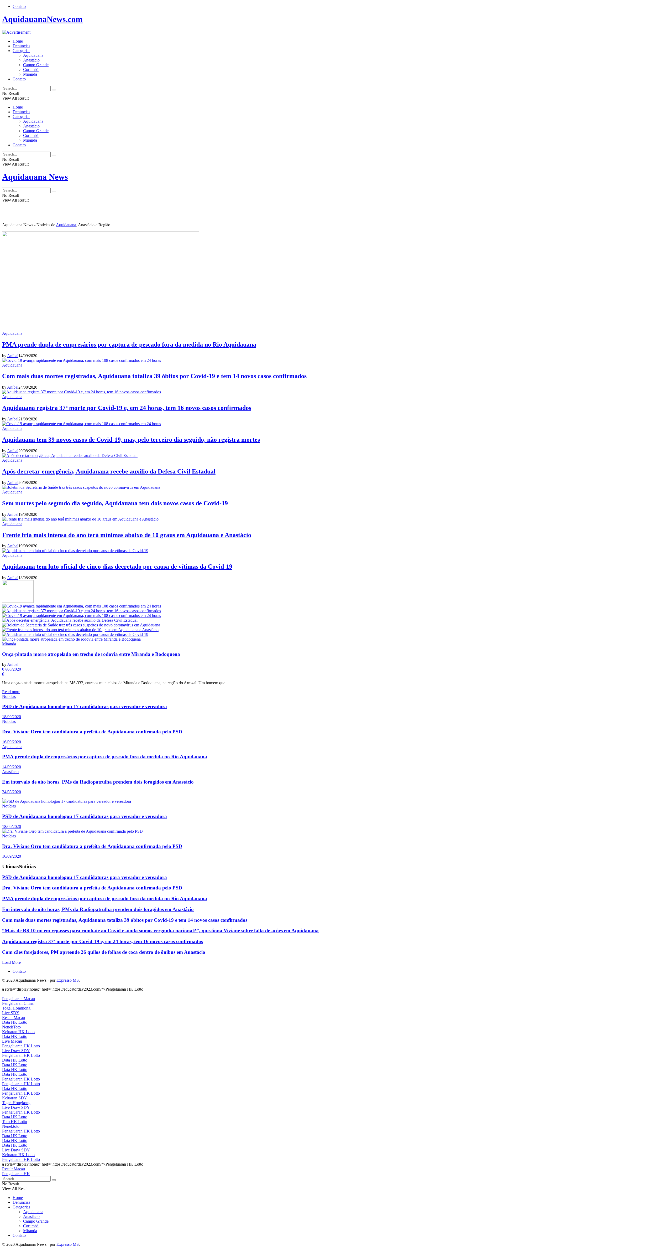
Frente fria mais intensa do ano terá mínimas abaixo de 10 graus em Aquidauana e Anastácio (126, 535)
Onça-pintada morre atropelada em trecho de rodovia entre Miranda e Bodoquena (91, 654)
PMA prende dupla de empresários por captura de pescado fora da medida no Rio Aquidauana (129, 344)
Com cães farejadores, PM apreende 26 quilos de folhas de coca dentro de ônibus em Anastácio (103, 952)
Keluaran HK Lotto (18, 1031)
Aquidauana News (35, 177)
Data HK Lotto (14, 1022)
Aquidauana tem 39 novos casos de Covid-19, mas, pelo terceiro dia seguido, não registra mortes (131, 439)
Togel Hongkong (16, 1008)
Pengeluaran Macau (18, 998)
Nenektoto (10, 1126)
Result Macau (13, 1017)
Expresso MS (67, 980)
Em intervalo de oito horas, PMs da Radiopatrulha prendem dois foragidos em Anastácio (98, 782)
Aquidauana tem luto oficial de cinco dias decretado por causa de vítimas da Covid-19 (117, 566)
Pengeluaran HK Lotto (21, 1046)
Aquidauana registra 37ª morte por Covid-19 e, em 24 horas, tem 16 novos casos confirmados (126, 407)
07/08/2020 (11, 669)
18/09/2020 (11, 716)
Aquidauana (33, 55)
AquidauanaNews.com (42, 19)
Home (18, 41)
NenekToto (11, 1027)
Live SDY (10, 1013)
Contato (19, 6)
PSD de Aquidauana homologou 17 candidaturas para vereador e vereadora (84, 706)
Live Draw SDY (16, 1050)
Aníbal (12, 355)
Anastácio (31, 60)
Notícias (9, 696)
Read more (11, 691)
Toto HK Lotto (14, 1121)
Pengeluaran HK (16, 1173)
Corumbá (31, 69)
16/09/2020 (11, 742)
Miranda (30, 74)
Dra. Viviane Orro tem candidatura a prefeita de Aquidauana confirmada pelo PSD (92, 731)
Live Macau (12, 1041)
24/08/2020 (11, 792)
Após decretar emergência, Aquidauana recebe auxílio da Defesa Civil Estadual (109, 471)
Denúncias (21, 46)
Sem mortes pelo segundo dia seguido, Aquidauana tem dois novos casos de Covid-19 (115, 503)
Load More (11, 962)
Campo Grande (36, 65)
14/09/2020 (11, 767)
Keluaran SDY (14, 1098)
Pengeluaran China (18, 1003)
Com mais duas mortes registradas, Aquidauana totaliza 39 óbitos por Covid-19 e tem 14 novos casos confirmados (154, 376)
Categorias (21, 50)
